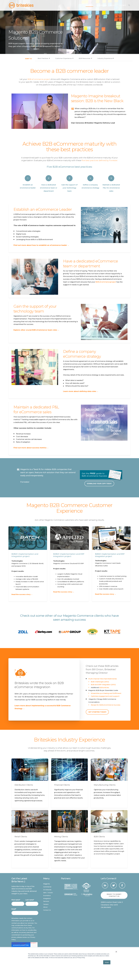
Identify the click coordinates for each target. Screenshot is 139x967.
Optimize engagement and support (105, 696)
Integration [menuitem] (101, 5)
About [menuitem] (112, 5)
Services (46, 901)
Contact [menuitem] (122, 5)
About (45, 907)
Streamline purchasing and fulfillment (106, 693)
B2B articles (104, 687)
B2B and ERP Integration (101, 685)
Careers (46, 904)
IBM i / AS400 (48, 892)
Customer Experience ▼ (64, 58)
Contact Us (47, 910)
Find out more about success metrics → (31, 448)
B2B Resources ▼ (85, 58)
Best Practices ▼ (44, 58)
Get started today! (97, 712)
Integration (47, 898)
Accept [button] (107, 962)
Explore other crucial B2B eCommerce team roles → (36, 330)
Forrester (24, 482)
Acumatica (47, 895)
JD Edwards (47, 889)
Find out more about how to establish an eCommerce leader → (41, 245)
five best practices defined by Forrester (99, 160)
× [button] (116, 951)
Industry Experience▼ (105, 58)
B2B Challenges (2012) (100, 682)
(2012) (113, 685)
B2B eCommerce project (39, 79)
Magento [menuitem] (89, 5)
